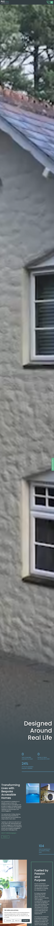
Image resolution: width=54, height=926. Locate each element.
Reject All (17, 920)
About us (5, 837)
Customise (8, 920)
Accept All (25, 920)
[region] (17, 915)
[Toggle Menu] (51, 2)
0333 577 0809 (5, 833)
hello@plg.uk (13, 833)
